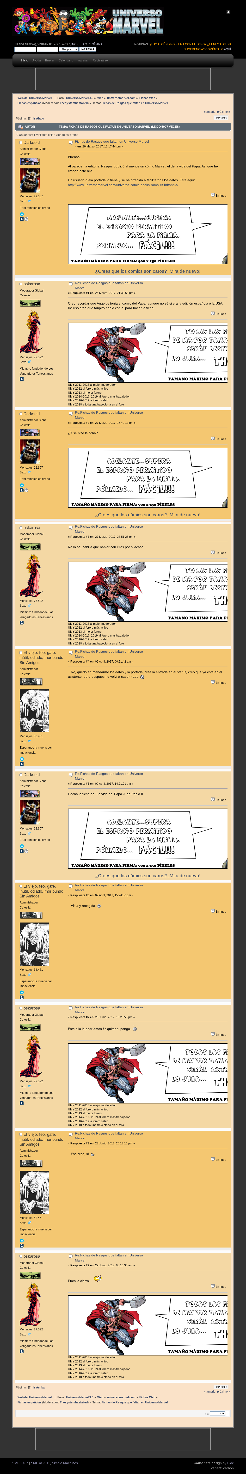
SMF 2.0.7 (20, 1463)
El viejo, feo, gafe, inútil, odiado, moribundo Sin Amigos (41, 657)
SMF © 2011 (40, 1463)
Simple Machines (65, 1463)
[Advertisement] (123, 79)
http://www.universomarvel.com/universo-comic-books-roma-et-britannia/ (123, 185)
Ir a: (207, 1413)
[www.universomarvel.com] (26, 220)
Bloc (230, 1463)
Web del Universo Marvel (35, 98)
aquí (227, 49)
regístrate (97, 44)
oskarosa (32, 284)
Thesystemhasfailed (74, 103)
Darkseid (32, 142)
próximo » (223, 111)
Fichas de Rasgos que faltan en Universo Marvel (112, 141)
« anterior (210, 111)
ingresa (77, 44)
